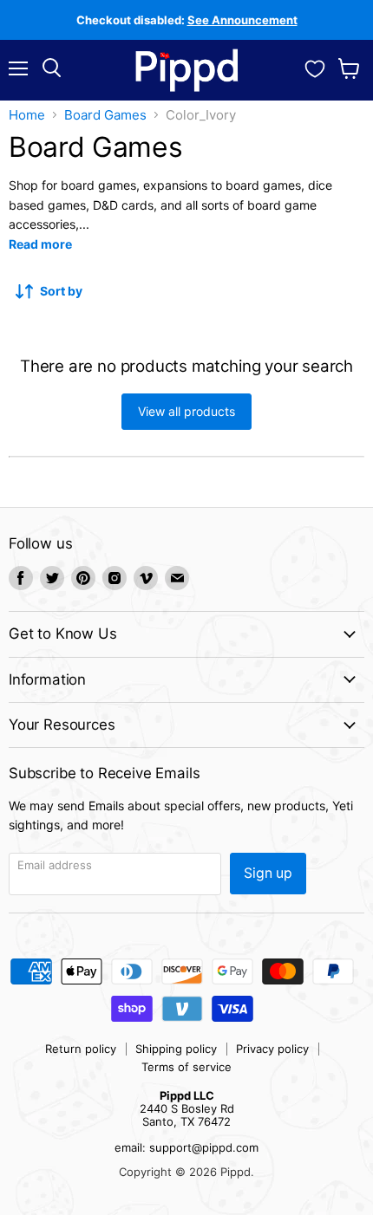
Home (27, 114)
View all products (186, 411)
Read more (40, 244)
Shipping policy (176, 1049)
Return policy (80, 1049)
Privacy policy (272, 1049)
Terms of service (186, 1067)
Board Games (105, 114)
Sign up (268, 873)
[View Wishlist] (314, 66)
